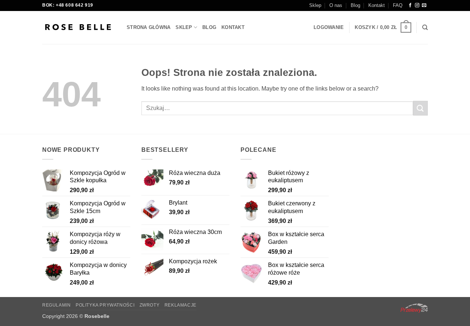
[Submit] (420, 108)
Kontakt (376, 5)
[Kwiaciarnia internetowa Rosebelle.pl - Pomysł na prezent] (79, 28)
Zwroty (150, 305)
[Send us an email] (424, 5)
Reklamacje (180, 305)
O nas (335, 5)
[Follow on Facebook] (410, 5)
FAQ (397, 5)
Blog (355, 5)
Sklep (315, 5)
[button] (329, 27)
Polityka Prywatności (105, 305)
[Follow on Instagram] (417, 5)
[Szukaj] (425, 27)
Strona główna (148, 27)
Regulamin (56, 305)
